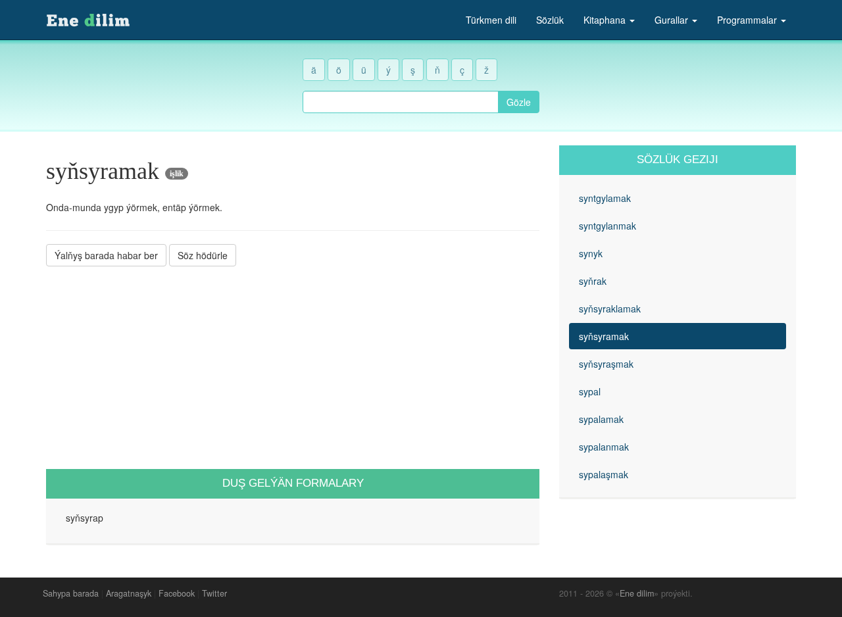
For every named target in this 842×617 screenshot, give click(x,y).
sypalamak (601, 419)
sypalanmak (604, 446)
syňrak (593, 280)
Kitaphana (605, 19)
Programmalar (748, 19)
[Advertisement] (292, 368)
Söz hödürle (203, 255)
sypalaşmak (603, 474)
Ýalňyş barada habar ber (106, 255)
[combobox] (401, 102)
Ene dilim (637, 593)
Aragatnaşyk (128, 593)
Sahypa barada (71, 593)
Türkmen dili (491, 19)
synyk (591, 253)
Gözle (519, 102)
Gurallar (673, 19)
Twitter (214, 593)
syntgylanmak (607, 225)
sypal (590, 391)
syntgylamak (605, 198)
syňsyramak (604, 336)
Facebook (177, 593)
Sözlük (550, 19)
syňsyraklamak (610, 308)
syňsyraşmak (606, 363)
